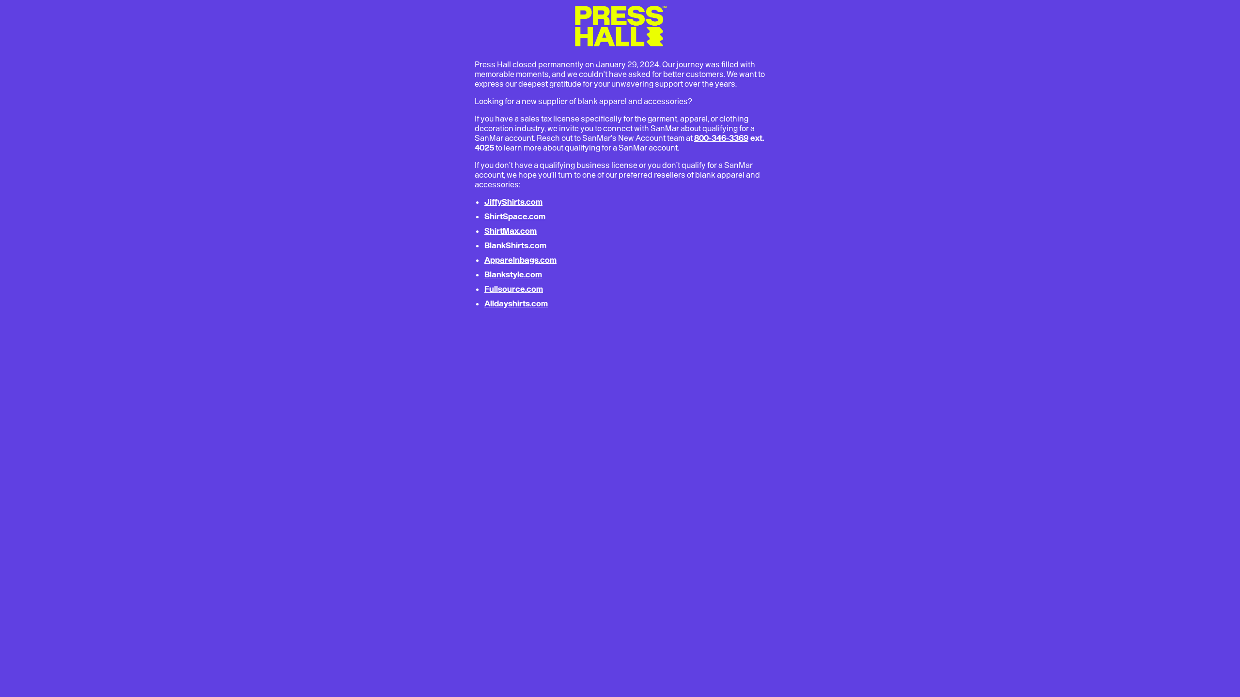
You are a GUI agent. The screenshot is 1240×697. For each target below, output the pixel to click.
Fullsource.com (513, 289)
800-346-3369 (721, 138)
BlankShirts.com (515, 245)
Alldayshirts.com (516, 303)
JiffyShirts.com (513, 202)
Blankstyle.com (513, 274)
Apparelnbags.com (520, 260)
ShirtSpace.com (514, 216)
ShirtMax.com (510, 231)
